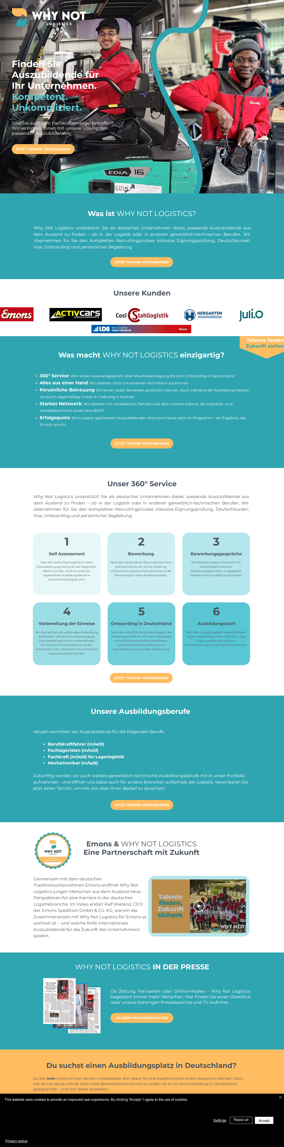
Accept (264, 1120)
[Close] (280, 1098)
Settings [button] (219, 1120)
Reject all (241, 1119)
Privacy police (16, 1140)
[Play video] (199, 906)
